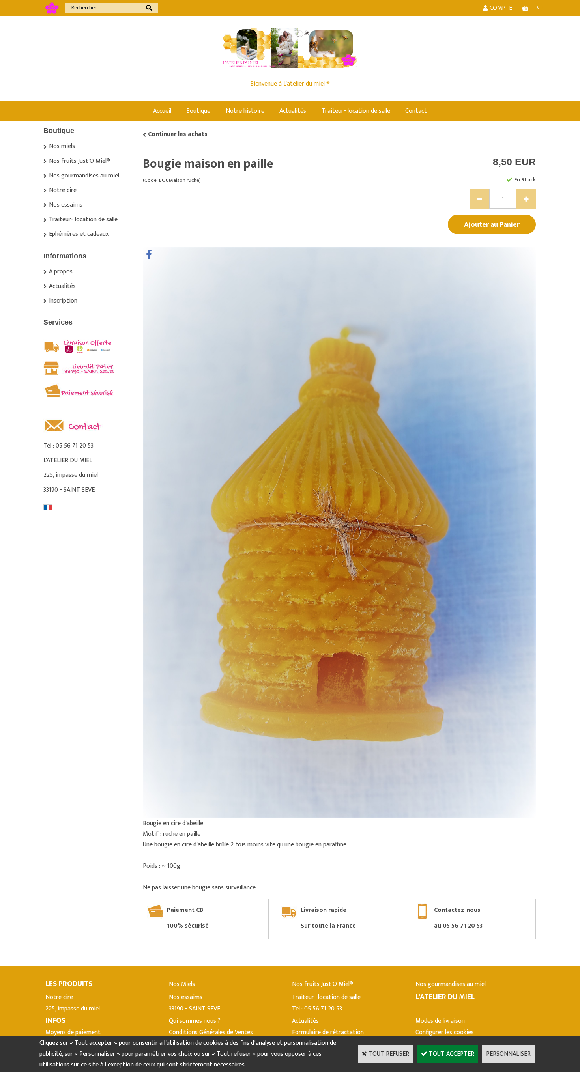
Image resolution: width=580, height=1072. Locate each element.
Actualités (292, 111)
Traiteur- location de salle (356, 111)
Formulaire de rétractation (328, 1032)
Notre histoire (245, 111)
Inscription (63, 300)
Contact (416, 111)
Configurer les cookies (444, 1032)
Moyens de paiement (73, 1032)
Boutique (198, 111)
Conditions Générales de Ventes (211, 1032)
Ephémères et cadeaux (79, 234)
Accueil (162, 111)
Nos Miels (182, 984)
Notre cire (63, 190)
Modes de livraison (440, 1021)
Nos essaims (65, 205)
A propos (61, 271)
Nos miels (62, 146)
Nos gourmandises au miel (84, 175)
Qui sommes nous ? (195, 1021)
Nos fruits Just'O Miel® (79, 161)
